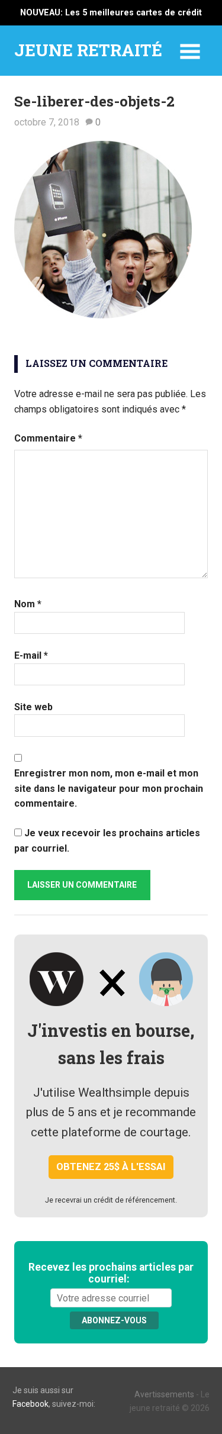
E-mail (31, 655)
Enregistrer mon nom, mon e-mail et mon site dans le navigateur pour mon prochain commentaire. (108, 788)
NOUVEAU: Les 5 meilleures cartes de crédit (111, 13)
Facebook (30, 1404)
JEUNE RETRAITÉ (88, 50)
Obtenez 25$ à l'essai (111, 1166)
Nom (27, 604)
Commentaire (48, 438)
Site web (33, 707)
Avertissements (164, 1394)
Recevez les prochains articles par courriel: (111, 1273)
